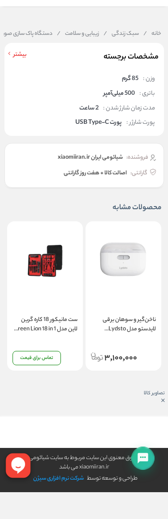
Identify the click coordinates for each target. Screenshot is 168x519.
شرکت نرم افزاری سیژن (58, 478)
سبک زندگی (121, 34)
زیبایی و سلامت (78, 34)
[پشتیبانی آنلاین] (143, 458)
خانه (152, 34)
